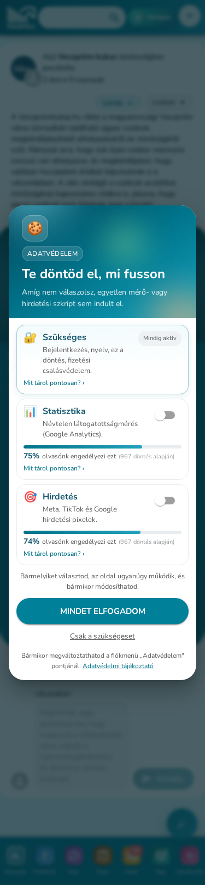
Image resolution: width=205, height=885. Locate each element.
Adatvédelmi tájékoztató (118, 665)
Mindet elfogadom (102, 611)
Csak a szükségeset (102, 636)
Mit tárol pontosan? (54, 382)
